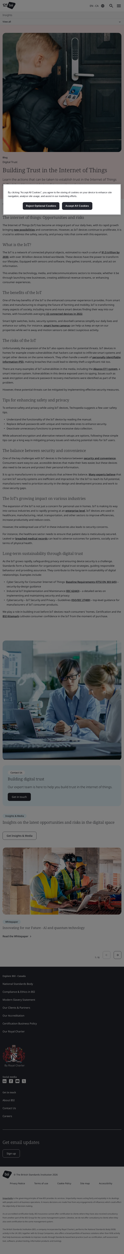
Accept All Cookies (77, 206)
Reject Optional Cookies (41, 206)
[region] (62, 199)
